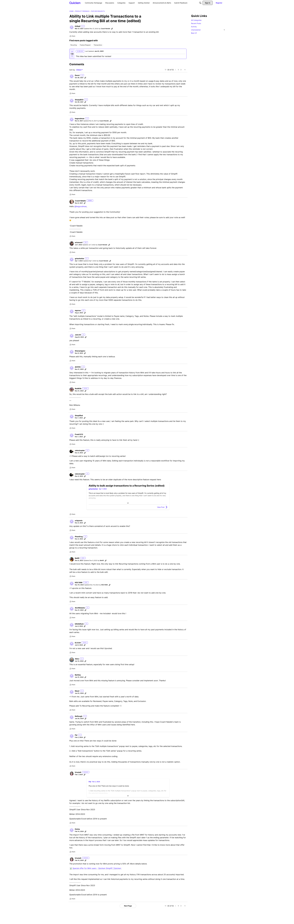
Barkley (78, 675)
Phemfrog (79, 537)
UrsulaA (78, 772)
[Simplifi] (75, 3)
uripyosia (78, 520)
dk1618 (78, 367)
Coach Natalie (105, 28)
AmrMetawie (80, 608)
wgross (78, 310)
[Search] (200, 3)
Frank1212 (79, 434)
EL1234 (78, 643)
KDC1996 (78, 582)
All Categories (196, 20)
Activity (194, 27)
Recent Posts (196, 23)
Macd (77, 691)
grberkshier (79, 258)
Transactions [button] (98, 45)
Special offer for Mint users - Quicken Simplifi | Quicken (97, 868)
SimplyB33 (79, 100)
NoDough (78, 716)
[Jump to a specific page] (185, 70)
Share (72, 36)
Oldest (79, 70)
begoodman (79, 118)
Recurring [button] (74, 45)
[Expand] (128, 503)
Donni (77, 75)
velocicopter (80, 450)
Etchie (77, 829)
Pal (76, 735)
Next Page (128, 906)
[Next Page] (181, 70)
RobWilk (78, 388)
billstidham (79, 624)
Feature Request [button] (85, 45)
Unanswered (208, 30)
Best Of (194, 33)
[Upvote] (72, 51)
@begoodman (80, 206)
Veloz (77, 659)
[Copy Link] (112, 29)
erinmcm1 (79, 242)
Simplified (79, 415)
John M (78, 335)
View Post (160, 507)
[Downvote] (72, 56)
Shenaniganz (80, 351)
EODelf (77, 26)
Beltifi (77, 558)
